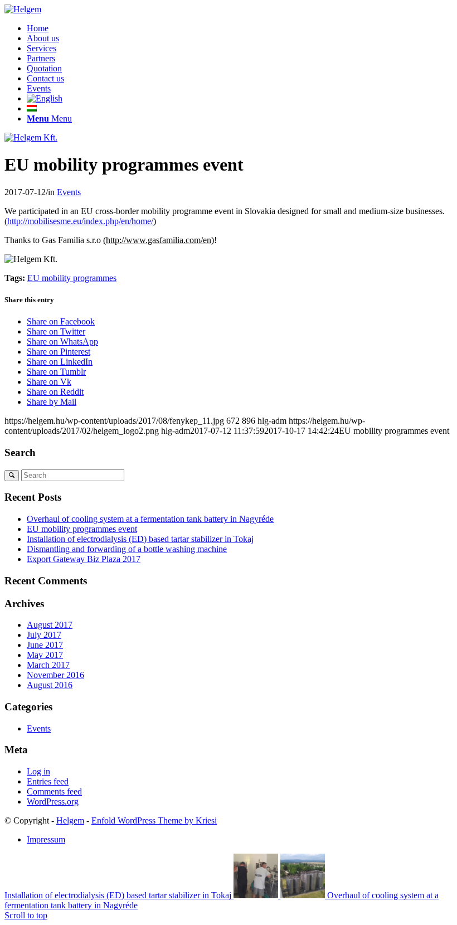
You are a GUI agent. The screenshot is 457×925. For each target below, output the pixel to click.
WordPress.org (53, 801)
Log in (38, 771)
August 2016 (49, 685)
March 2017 (48, 665)
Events (69, 192)
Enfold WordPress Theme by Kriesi (154, 820)
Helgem (70, 820)
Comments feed (54, 791)
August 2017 (49, 624)
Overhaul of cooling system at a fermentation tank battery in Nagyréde (150, 519)
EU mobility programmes (71, 278)
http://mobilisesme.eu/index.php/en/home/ (80, 221)
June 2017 (45, 645)
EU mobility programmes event (82, 529)
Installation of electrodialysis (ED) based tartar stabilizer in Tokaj (140, 539)
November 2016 (55, 675)
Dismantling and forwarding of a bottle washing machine (127, 549)
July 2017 (44, 635)
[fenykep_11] (30, 137)
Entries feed (48, 781)
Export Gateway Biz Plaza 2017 (83, 559)
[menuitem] (240, 28)
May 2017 (45, 655)
